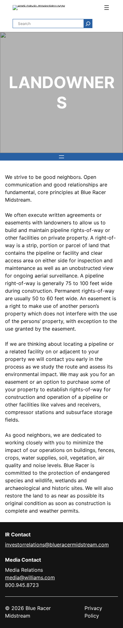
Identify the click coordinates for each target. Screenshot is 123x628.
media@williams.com (30, 577)
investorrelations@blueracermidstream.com (57, 544)
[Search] (88, 23)
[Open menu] (106, 7)
